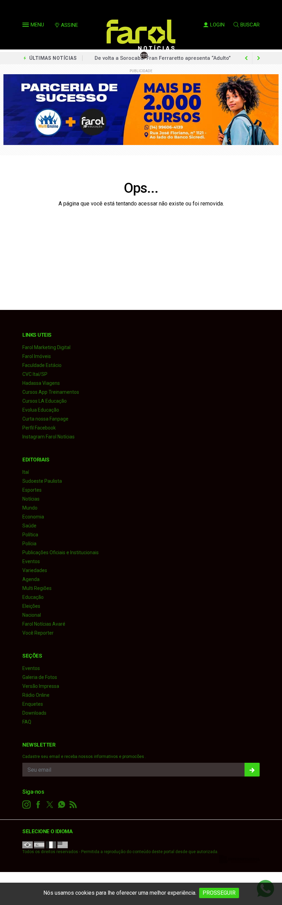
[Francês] (51, 844)
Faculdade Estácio (42, 365)
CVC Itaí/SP (34, 374)
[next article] (246, 58)
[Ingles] (62, 844)
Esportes (32, 490)
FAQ (26, 722)
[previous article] (258, 58)
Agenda (31, 579)
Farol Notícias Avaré (43, 624)
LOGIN (217, 25)
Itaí (25, 472)
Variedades (34, 570)
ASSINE (69, 25)
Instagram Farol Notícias (48, 436)
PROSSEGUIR (219, 893)
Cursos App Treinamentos (50, 392)
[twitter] (50, 804)
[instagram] (26, 804)
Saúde (29, 525)
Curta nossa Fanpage (45, 419)
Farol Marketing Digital (46, 347)
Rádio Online (36, 695)
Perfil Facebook (39, 428)
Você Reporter (38, 633)
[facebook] (38, 804)
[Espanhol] (39, 844)
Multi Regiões (37, 588)
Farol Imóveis (36, 356)
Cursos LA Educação (44, 401)
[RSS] (73, 804)
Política (30, 534)
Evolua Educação (40, 410)
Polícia (29, 543)
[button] (26, 26)
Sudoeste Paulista (42, 481)
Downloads (34, 713)
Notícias (31, 499)
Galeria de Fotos (39, 677)
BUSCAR (250, 25)
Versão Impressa (40, 686)
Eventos (31, 561)
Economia (33, 516)
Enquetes (32, 704)
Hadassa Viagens (41, 383)
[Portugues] (27, 844)
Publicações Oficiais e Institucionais (60, 552)
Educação (33, 597)
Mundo (29, 508)
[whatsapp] (61, 804)
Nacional (31, 615)
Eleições (31, 606)
